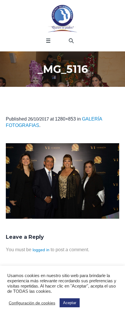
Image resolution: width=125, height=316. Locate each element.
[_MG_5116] (62, 181)
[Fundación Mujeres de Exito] (62, 18)
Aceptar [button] (69, 303)
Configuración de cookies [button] (32, 303)
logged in (41, 249)
